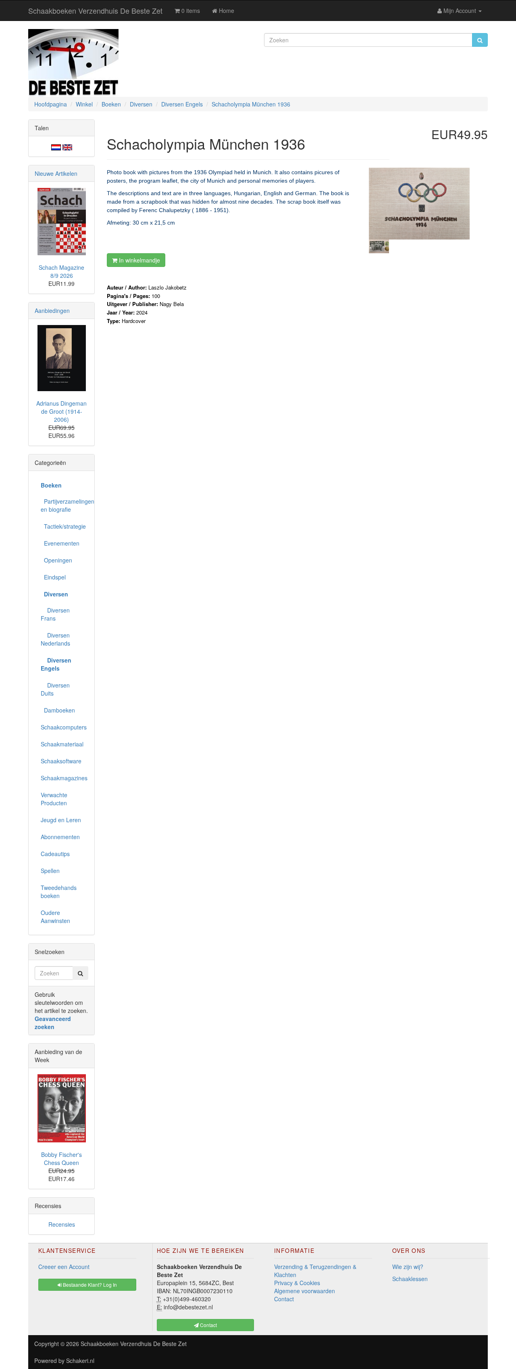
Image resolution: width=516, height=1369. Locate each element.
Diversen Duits (55, 689)
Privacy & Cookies (297, 1283)
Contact (284, 1299)
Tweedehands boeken (59, 891)
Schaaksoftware (61, 761)
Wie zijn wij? (407, 1267)
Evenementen (60, 543)
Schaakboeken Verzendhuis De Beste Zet (95, 10)
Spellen (50, 871)
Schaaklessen (410, 1279)
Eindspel (53, 577)
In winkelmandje (138, 260)
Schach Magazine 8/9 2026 (61, 271)
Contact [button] (208, 1324)
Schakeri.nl (80, 1360)
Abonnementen (60, 837)
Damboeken (58, 710)
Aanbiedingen (52, 310)
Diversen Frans (55, 614)
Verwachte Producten (54, 799)
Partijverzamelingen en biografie (64, 505)
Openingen (56, 560)
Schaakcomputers (64, 727)
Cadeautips (55, 854)
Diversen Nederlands (55, 639)
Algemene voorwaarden (304, 1291)
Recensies (61, 1224)
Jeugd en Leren (61, 820)
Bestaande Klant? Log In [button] (89, 1284)
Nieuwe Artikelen (56, 173)
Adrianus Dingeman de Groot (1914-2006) (61, 411)
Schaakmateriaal (62, 744)
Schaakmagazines (64, 778)
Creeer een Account (63, 1267)
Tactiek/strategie (63, 526)
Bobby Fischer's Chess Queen (61, 1158)
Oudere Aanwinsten (55, 916)
